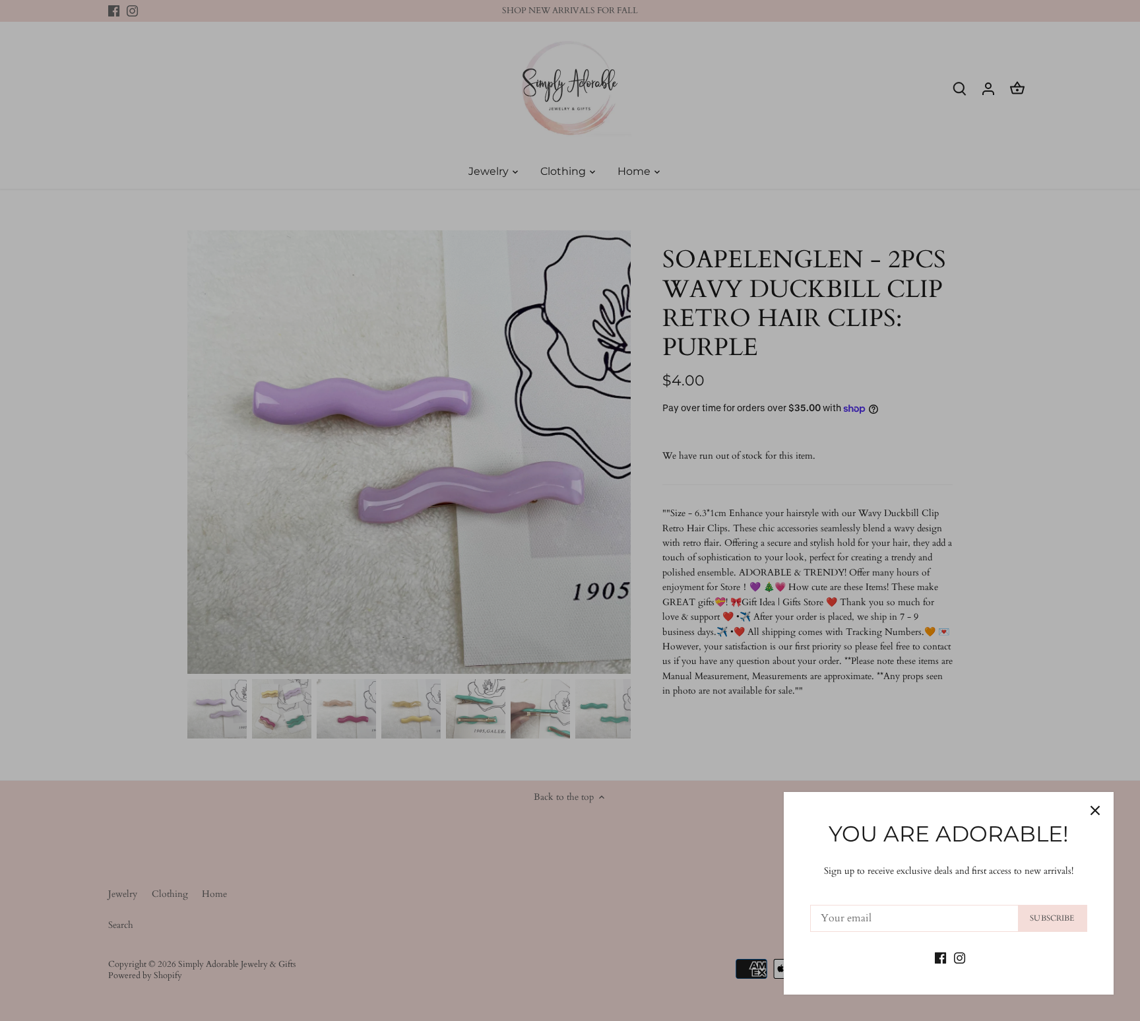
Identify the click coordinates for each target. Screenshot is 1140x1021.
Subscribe (1052, 918)
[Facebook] (940, 957)
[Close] (1095, 810)
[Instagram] (959, 957)
